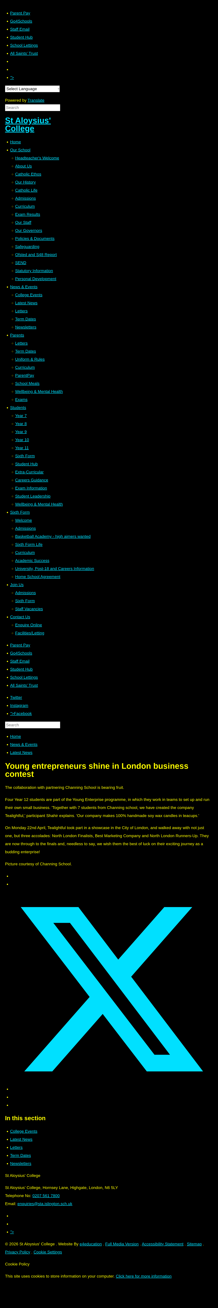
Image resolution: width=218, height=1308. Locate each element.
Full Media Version (122, 1244)
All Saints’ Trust (24, 53)
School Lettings (24, 45)
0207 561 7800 (46, 1195)
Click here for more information (144, 1276)
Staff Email (20, 29)
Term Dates (20, 1155)
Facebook (21, 713)
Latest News (21, 752)
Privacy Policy (17, 1252)
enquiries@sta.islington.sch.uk (44, 1203)
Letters (16, 1147)
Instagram (19, 705)
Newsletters (20, 1163)
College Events (23, 1131)
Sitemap (194, 1244)
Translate (36, 100)
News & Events (23, 744)
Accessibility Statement (162, 1244)
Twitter (16, 697)
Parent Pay (20, 13)
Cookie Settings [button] (48, 1252)
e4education (91, 1244)
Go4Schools (21, 21)
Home (15, 736)
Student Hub (21, 37)
